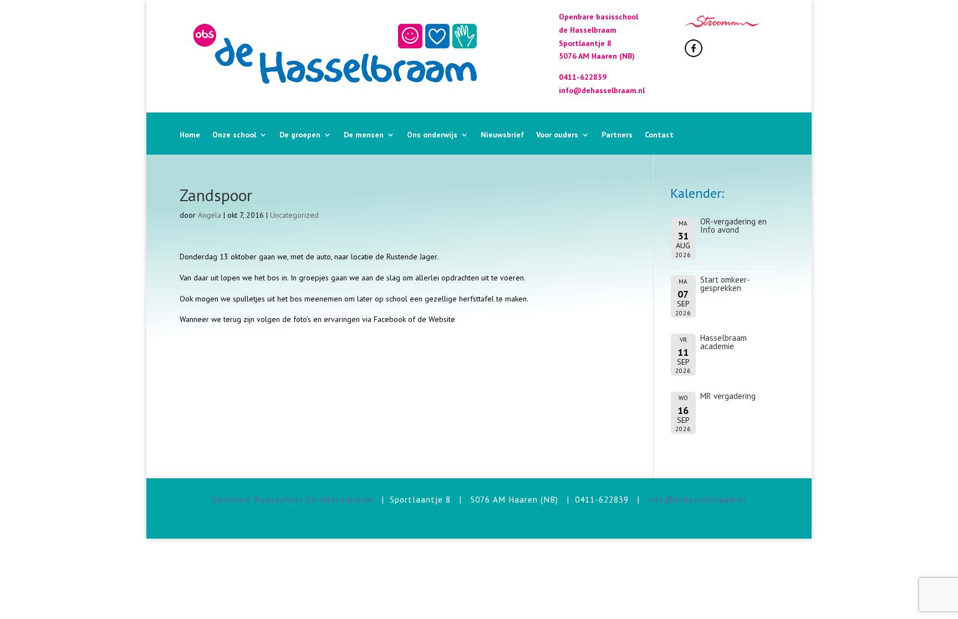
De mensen (364, 135)
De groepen (299, 135)
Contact (659, 135)
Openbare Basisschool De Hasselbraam (292, 499)
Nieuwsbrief (502, 135)
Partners (617, 135)
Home (190, 135)
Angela (209, 215)
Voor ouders (557, 135)
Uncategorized (294, 215)
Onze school (234, 135)
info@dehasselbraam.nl (697, 499)
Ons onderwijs (432, 135)
